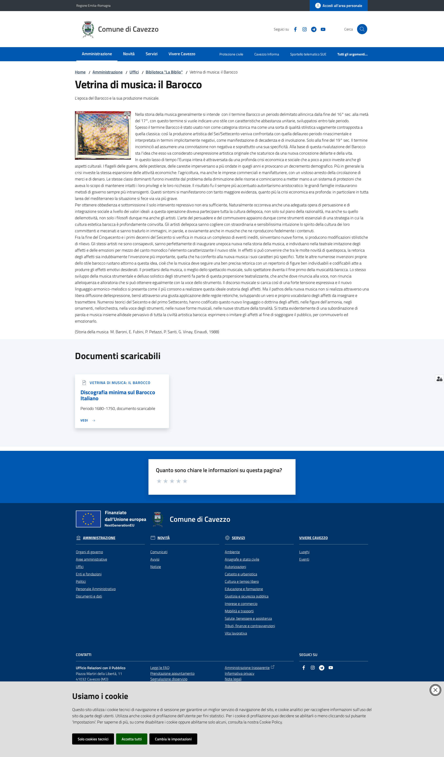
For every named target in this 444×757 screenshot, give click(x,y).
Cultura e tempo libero (242, 581)
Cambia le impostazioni (173, 739)
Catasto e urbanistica (241, 574)
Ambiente (232, 552)
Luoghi (304, 552)
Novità (163, 537)
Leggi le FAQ (160, 667)
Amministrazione (107, 72)
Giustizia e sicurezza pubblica (246, 596)
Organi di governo (89, 552)
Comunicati (158, 552)
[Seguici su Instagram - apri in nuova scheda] (302, 29)
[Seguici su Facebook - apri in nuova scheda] (293, 29)
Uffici (134, 72)
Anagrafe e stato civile (242, 559)
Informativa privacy (239, 673)
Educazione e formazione (244, 589)
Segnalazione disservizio (168, 679)
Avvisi (154, 559)
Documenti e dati (89, 596)
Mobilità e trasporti (239, 611)
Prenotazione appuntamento (172, 673)
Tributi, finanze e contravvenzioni (250, 626)
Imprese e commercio (241, 603)
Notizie (155, 566)
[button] (362, 29)
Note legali (233, 679)
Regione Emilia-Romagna (93, 5)
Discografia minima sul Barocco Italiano (117, 395)
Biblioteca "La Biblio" (164, 72)
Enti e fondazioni (89, 574)
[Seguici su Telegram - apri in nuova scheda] (312, 29)
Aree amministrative (91, 559)
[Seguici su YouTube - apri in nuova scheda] (321, 29)
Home (80, 72)
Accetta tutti (132, 739)
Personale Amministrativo (96, 589)
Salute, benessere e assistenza (248, 618)
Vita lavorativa (236, 633)
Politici (81, 581)
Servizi (238, 537)
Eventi (304, 559)
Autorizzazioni (235, 566)
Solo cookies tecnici (93, 739)
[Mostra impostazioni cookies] (439, 379)
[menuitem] (96, 54)
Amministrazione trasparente (247, 667)
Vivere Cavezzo (313, 537)
